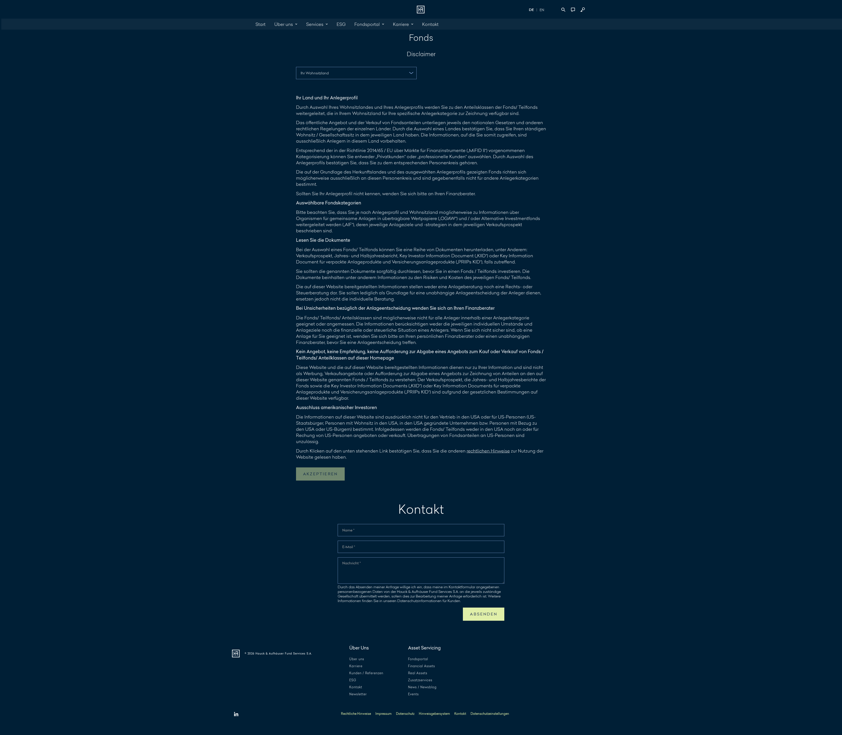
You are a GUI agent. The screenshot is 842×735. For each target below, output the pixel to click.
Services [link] (314, 24)
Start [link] (260, 24)
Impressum (383, 714)
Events (413, 694)
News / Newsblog (422, 687)
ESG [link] (341, 24)
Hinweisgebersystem (434, 714)
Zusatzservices (420, 680)
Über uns (356, 659)
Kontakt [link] (430, 24)
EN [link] (542, 9)
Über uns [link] (283, 24)
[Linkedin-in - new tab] (236, 714)
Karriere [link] (401, 24)
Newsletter (358, 694)
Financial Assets (421, 666)
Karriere (355, 666)
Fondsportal (418, 659)
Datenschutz (405, 714)
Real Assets (417, 673)
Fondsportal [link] (367, 24)
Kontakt (355, 687)
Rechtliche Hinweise (356, 714)
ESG (352, 680)
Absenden (483, 614)
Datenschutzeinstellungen (490, 714)
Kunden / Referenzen (366, 673)
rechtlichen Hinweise (488, 451)
